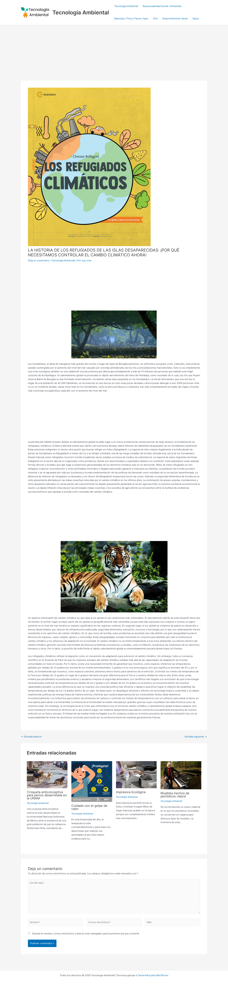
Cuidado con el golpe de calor (89, 807)
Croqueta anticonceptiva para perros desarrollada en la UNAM (47, 795)
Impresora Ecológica (130, 792)
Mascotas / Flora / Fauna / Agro (131, 18)
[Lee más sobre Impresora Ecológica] (136, 774)
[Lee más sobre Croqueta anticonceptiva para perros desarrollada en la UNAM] (47, 774)
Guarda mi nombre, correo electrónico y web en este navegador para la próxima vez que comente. (86, 933)
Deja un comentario (38, 260)
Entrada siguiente (196, 736)
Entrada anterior (31, 736)
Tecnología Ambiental (80, 12)
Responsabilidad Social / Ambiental (162, 6)
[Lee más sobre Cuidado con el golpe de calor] (91, 781)
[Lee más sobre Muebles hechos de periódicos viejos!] (181, 775)
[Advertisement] (114, 48)
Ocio (155, 18)
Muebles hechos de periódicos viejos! (175, 794)
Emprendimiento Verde (175, 18)
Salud (195, 18)
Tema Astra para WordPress (153, 975)
